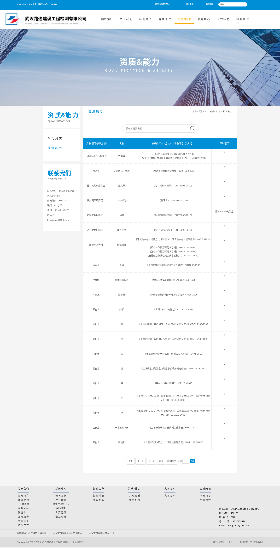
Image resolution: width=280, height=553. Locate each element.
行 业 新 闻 (60, 499)
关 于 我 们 (126, 19)
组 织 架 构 (23, 499)
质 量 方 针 (23, 512)
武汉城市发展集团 (37, 533)
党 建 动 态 (98, 495)
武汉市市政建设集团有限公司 (67, 533)
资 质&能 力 (184, 19)
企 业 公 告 (60, 516)
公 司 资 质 (55, 138)
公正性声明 (23, 503)
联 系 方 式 (23, 524)
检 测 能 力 (55, 148)
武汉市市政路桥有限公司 (102, 533)
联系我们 (210, 4)
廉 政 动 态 (98, 499)
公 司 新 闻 (60, 495)
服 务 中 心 (204, 19)
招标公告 (60, 507)
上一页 (140, 461)
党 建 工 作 (165, 19)
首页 (205, 112)
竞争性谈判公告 (61, 503)
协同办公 (190, 4)
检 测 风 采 (23, 520)
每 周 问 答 (205, 495)
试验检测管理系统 (163, 4)
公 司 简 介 (23, 495)
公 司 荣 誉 (23, 516)
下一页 (151, 461)
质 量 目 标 (23, 507)
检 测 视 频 (205, 499)
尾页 (161, 461)
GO (192, 461)
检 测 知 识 (242, 19)
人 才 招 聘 (223, 19)
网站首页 (106, 19)
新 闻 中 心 (145, 19)
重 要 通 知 (60, 512)
